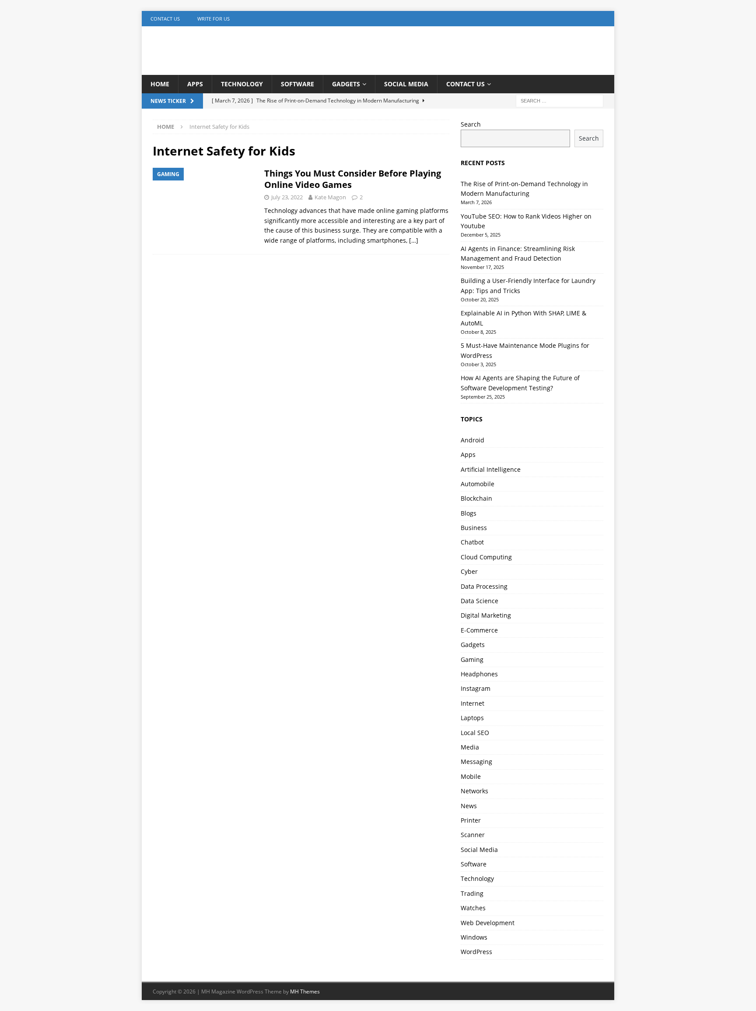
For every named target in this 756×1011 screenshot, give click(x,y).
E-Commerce (479, 630)
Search (471, 124)
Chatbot (472, 542)
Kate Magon (330, 197)
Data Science (479, 601)
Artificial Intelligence (491, 469)
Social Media (406, 84)
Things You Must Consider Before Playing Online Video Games (352, 179)
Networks (474, 791)
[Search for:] (559, 100)
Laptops (472, 718)
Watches (473, 908)
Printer (471, 820)
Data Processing (484, 586)
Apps (195, 84)
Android (472, 440)
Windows (474, 937)
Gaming (472, 659)
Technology (242, 84)
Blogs (468, 513)
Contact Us (165, 18)
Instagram (475, 688)
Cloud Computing (486, 557)
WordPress (476, 951)
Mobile (471, 776)
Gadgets (346, 84)
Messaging (476, 761)
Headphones (479, 674)
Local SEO (475, 732)
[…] (413, 240)
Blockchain (476, 498)
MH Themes (305, 991)
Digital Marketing (486, 615)
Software (297, 84)
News (469, 806)
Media (470, 747)
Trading (472, 893)
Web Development (487, 923)
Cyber (469, 571)
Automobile (477, 484)
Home (159, 84)
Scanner (473, 835)
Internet (472, 703)
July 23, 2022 (287, 197)
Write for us (213, 18)
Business (474, 527)
